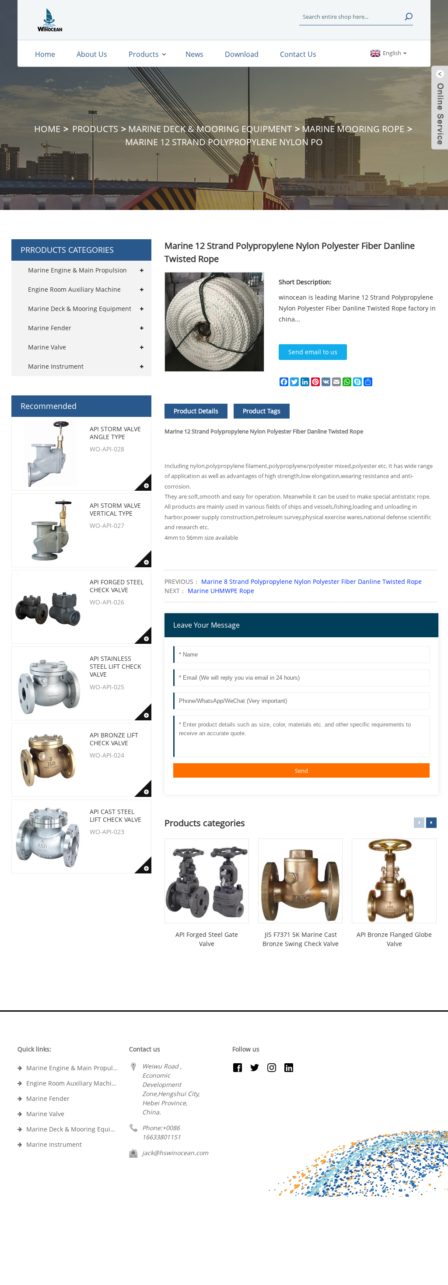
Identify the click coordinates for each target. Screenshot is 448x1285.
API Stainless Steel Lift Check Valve (115, 666)
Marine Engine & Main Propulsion (77, 270)
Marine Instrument (56, 366)
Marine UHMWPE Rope (220, 591)
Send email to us (312, 352)
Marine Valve (47, 347)
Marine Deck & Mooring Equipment (210, 129)
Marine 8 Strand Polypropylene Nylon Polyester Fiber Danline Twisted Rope (311, 581)
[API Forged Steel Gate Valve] (206, 880)
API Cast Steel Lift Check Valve (115, 815)
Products (95, 129)
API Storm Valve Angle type (115, 433)
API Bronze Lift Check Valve (114, 739)
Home (47, 129)
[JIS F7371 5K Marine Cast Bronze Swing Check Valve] (300, 880)
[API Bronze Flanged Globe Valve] (394, 880)
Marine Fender (49, 328)
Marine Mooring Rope (353, 129)
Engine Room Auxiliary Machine (74, 289)
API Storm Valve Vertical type (115, 509)
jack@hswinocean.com (175, 1153)
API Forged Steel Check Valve (117, 586)
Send (301, 771)
